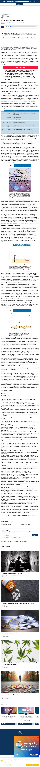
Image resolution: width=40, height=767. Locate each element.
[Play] (5, 27)
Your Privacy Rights (7, 764)
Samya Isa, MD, (5, 575)
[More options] (38, 26)
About (20, 731)
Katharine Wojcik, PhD (21, 575)
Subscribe (34, 535)
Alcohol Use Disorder (23, 541)
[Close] (38, 759)
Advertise (20, 732)
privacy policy (20, 537)
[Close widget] (38, 737)
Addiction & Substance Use (14, 541)
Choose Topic (19, 4)
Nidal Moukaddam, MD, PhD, (13, 575)
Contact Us (20, 733)
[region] (20, 762)
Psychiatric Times (3, 15)
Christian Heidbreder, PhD (7, 697)
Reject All (35, 764)
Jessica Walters (5, 634)
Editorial (20, 734)
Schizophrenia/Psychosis (5, 541)
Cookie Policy (7, 762)
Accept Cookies (28, 764)
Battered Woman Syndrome (13, 524)
